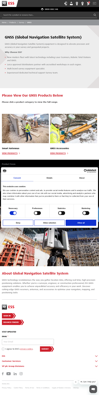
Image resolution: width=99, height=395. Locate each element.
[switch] (37, 213)
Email (4, 336)
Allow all (81, 223)
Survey (21, 22)
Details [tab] (50, 178)
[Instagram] (21, 373)
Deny (18, 223)
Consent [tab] (17, 178)
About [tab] (82, 178)
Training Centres (82, 3)
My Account (71, 3)
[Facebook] (3, 373)
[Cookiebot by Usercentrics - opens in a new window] (85, 171)
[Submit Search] (95, 15)
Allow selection (49, 223)
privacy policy (26, 349)
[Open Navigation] (94, 3)
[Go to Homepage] (9, 3)
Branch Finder (77, 3)
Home (4, 22)
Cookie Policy (18, 388)
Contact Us (65, 3)
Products (12, 22)
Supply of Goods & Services (61, 388)
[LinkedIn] (15, 373)
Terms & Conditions (43, 388)
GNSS (29, 22)
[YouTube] (8, 373)
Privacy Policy (6, 388)
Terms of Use (29, 388)
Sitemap (76, 388)
